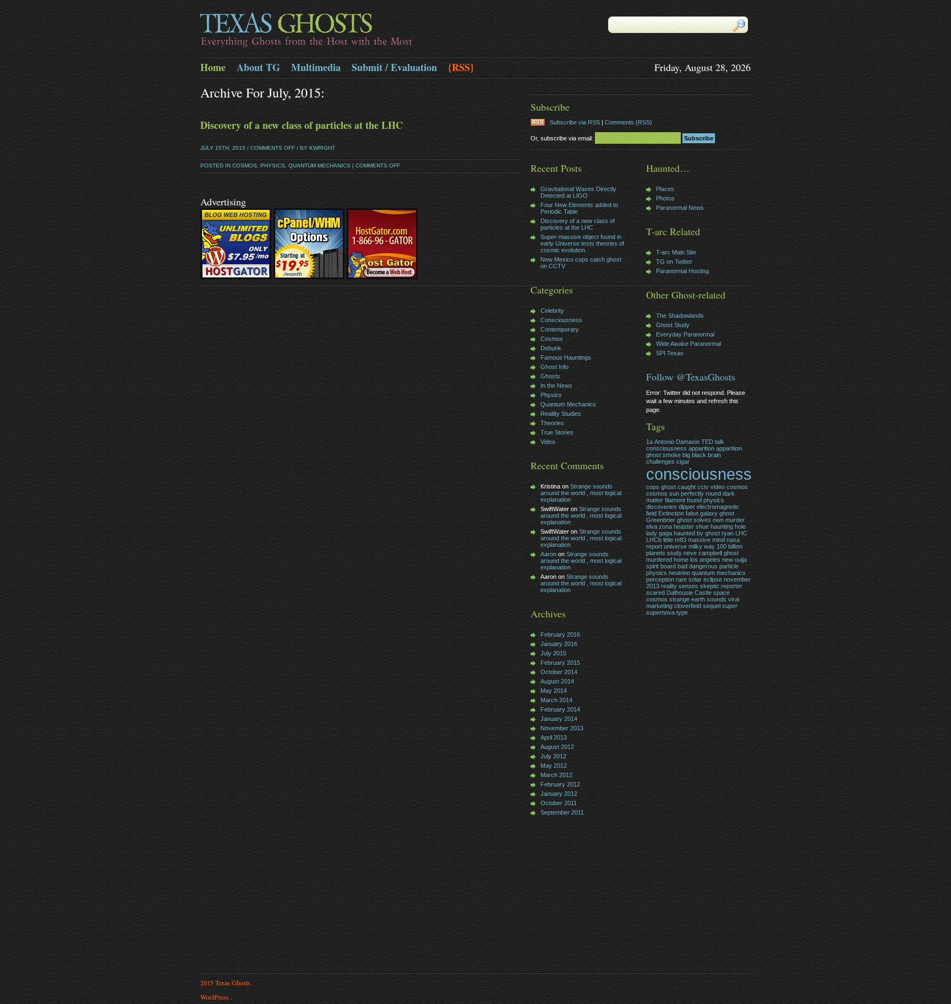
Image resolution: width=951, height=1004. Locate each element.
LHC (741, 533)
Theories (552, 423)
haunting (721, 526)
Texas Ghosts (338, 31)
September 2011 (562, 812)
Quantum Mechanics (319, 165)
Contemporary (559, 329)
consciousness (699, 474)
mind (718, 539)
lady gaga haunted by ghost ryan (690, 533)
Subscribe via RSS (575, 122)
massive (699, 539)
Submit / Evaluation (394, 67)
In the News (556, 385)
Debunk (550, 348)
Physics (272, 165)
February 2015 (560, 662)
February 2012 (560, 784)
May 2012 (553, 765)
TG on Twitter (674, 261)
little (668, 539)
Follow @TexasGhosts (690, 376)
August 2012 (557, 746)
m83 (680, 539)
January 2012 (558, 793)
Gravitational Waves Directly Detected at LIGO (578, 192)
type (682, 612)
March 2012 (556, 775)
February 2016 (560, 634)
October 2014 (558, 672)
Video (547, 441)
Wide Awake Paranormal (688, 343)
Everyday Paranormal (685, 334)
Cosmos (244, 165)
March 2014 (556, 700)
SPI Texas (670, 353)
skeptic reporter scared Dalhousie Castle (694, 589)
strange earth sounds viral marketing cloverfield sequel (692, 602)
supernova (660, 612)
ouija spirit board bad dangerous (696, 562)
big (686, 455)
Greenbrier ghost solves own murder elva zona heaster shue (695, 523)
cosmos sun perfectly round (683, 493)
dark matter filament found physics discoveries (690, 500)
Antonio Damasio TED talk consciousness (685, 445)
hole (740, 526)
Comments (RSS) (628, 122)
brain (714, 455)
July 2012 (553, 756)
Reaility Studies (560, 413)
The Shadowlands (680, 315)
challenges (660, 461)
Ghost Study (673, 325)
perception (660, 579)
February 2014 (560, 709)
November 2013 (561, 728)
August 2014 (557, 681)
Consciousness (561, 320)
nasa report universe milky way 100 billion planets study (694, 546)
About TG (258, 67)
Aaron (548, 554)
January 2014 (558, 718)
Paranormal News (680, 207)
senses (688, 586)
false (692, 513)
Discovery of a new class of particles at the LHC (301, 125)
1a (649, 441)
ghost (726, 513)
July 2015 (553, 653)
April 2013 (553, 737)
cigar (683, 461)
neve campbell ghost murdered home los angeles (692, 556)
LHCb (654, 539)
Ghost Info (554, 366)
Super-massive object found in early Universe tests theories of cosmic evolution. (582, 243)
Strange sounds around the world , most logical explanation (580, 493)
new (727, 559)
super (729, 606)
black (699, 455)
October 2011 (558, 803)
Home (213, 67)
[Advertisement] (564, 895)
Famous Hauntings (565, 357)
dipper (687, 506)
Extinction (671, 513)
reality (669, 586)
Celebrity (552, 310)
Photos (665, 198)
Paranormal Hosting (682, 271)
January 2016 (558, 644)
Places (665, 189)
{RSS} (461, 67)
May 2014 (553, 690)
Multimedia (316, 67)
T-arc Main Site (676, 252)
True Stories (556, 432)
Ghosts (550, 376)
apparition (701, 448)
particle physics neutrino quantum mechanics (696, 569)
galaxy (709, 513)
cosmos (737, 487)
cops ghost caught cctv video (685, 487)
